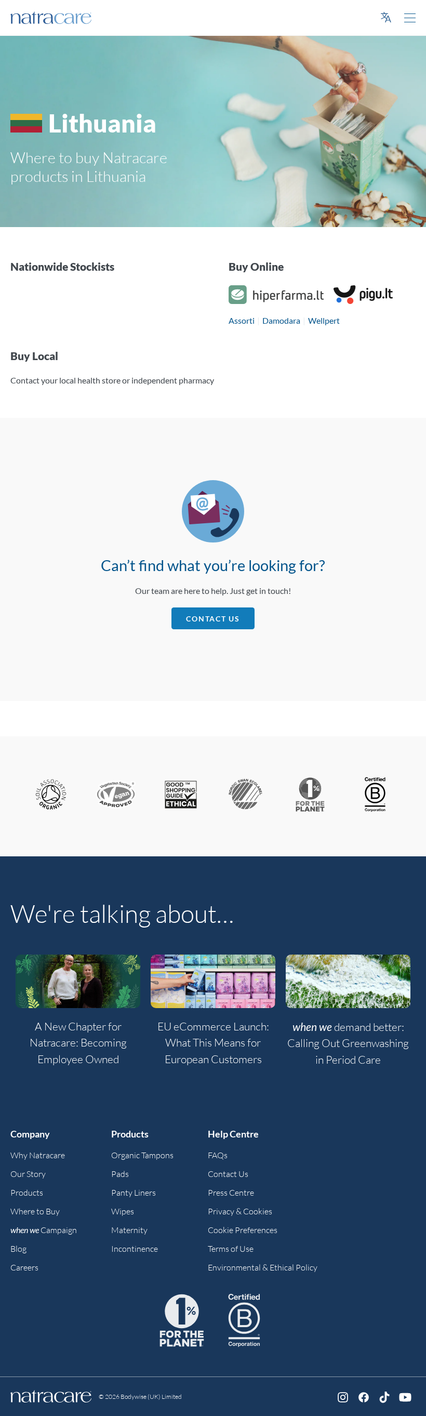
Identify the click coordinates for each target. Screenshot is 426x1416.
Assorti (242, 320)
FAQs (218, 1155)
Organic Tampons (142, 1155)
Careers (24, 1267)
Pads (120, 1174)
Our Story (28, 1174)
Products (26, 1192)
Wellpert (324, 320)
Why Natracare (37, 1155)
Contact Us (213, 618)
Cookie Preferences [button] (242, 1230)
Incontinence (134, 1248)
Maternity (129, 1230)
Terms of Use (231, 1248)
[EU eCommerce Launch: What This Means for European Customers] (213, 981)
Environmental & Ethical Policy (262, 1267)
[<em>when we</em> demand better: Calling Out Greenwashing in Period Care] (348, 981)
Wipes (122, 1211)
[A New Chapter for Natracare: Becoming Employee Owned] (78, 981)
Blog (18, 1248)
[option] (77, 1016)
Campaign (43, 1230)
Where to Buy (35, 1211)
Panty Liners (133, 1192)
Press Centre (231, 1192)
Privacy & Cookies (240, 1211)
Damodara (281, 320)
